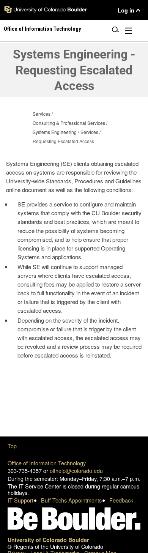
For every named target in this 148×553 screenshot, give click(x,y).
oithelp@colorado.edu (76, 470)
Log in (126, 10)
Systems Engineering (55, 132)
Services (41, 113)
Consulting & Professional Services (69, 123)
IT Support (20, 500)
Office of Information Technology (47, 463)
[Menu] (128, 32)
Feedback (121, 500)
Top (12, 446)
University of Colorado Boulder (48, 540)
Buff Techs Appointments (71, 500)
